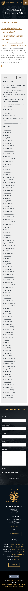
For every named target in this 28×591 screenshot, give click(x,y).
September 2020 (9, 306)
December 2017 (9, 390)
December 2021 (9, 277)
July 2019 (7, 340)
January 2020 (8, 324)
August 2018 (8, 369)
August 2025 (8, 161)
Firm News (7, 113)
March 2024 (8, 206)
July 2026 (7, 132)
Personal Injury (9, 116)
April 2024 (7, 203)
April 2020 (7, 316)
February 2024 (8, 209)
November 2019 (9, 329)
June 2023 (7, 230)
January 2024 (8, 211)
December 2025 (9, 151)
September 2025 (9, 159)
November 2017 (9, 392)
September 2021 (9, 285)
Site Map (10, 584)
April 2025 (7, 172)
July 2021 (7, 290)
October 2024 (8, 188)
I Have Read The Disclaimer (11, 472)
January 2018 (8, 387)
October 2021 (8, 282)
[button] (25, 3)
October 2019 (8, 332)
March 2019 (8, 350)
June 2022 (7, 261)
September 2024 (9, 190)
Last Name (6, 425)
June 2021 (7, 293)
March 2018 (8, 382)
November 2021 (9, 279)
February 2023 (8, 240)
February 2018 (8, 384)
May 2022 (7, 264)
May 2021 (7, 295)
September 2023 (9, 222)
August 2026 (8, 130)
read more (6, 66)
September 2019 (9, 335)
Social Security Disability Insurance (14, 118)
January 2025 (8, 180)
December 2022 (9, 245)
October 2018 (8, 363)
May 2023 (7, 232)
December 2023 (9, 214)
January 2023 (8, 243)
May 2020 (7, 314)
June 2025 (7, 167)
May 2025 (7, 169)
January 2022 (8, 274)
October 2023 (8, 219)
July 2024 (7, 195)
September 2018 (9, 366)
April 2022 (7, 266)
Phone (4, 433)
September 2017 (9, 398)
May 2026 (7, 138)
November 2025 (9, 153)
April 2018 (7, 379)
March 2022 (8, 269)
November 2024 (9, 185)
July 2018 (7, 371)
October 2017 (8, 395)
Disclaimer (5, 469)
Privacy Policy (17, 584)
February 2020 (8, 321)
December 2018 (9, 358)
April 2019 (7, 348)
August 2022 (8, 256)
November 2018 (9, 361)
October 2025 (8, 156)
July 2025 (7, 164)
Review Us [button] (14, 564)
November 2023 (9, 216)
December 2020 (9, 303)
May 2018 (7, 377)
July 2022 (7, 258)
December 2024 (9, 182)
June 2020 (7, 311)
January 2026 (8, 148)
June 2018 (7, 374)
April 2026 (7, 140)
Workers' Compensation (18, 45)
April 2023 (7, 235)
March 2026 (8, 143)
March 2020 (8, 319)
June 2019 (7, 342)
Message (5, 449)
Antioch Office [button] (14, 534)
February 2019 (8, 353)
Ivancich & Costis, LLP (16, 43)
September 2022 (9, 253)
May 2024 (7, 201)
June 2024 (7, 198)
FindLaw (21, 586)
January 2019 (8, 356)
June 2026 (7, 135)
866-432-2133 (14, 527)
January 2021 (8, 300)
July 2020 (7, 308)
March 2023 (8, 237)
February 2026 (8, 146)
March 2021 (8, 298)
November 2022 (9, 248)
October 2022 (8, 251)
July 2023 (7, 227)
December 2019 (9, 327)
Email (4, 441)
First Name (6, 417)
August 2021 (8, 287)
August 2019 (8, 337)
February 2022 (8, 272)
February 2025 (8, 177)
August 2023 (8, 224)
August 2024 (8, 193)
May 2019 (7, 345)
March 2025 (8, 174)
